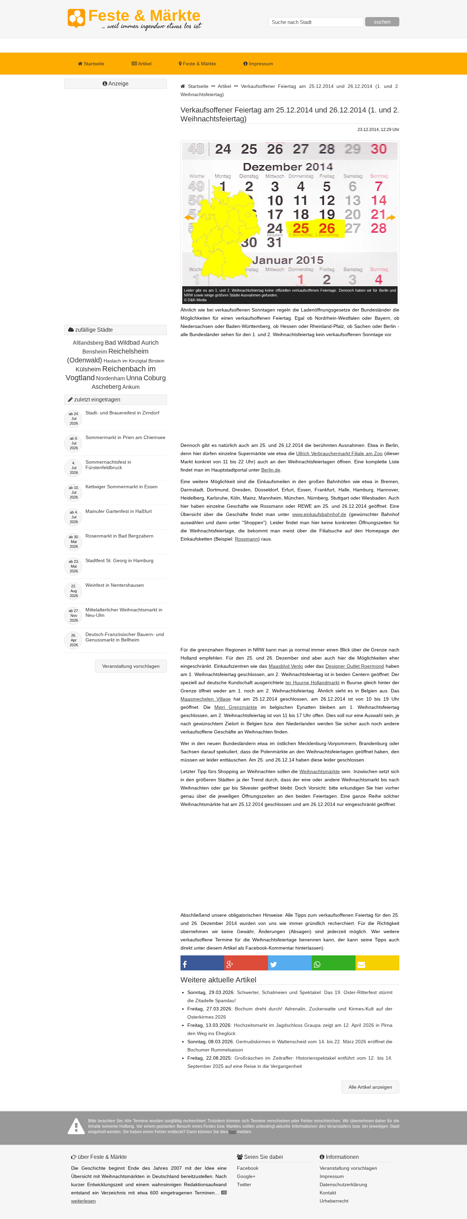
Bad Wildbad (122, 342)
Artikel (144, 63)
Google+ (246, 1176)
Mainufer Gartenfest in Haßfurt (118, 511)
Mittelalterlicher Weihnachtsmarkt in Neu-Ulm (123, 612)
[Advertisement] (115, 193)
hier (232, 1131)
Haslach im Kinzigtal (125, 360)
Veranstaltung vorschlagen (131, 666)
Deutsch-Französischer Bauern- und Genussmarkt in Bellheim (124, 637)
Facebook (247, 1168)
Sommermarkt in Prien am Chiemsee (125, 437)
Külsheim (88, 369)
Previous (189, 217)
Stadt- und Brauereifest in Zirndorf (122, 412)
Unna (134, 378)
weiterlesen (83, 1201)
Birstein (156, 360)
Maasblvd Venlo (286, 666)
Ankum (130, 387)
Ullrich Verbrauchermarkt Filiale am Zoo (339, 453)
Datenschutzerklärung (343, 1184)
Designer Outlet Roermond (354, 666)
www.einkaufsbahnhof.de (319, 514)
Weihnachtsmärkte (319, 771)
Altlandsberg (88, 343)
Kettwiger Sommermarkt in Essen (121, 486)
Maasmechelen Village (206, 699)
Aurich (150, 342)
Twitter (244, 1184)
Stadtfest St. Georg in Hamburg (119, 560)
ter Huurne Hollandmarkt (312, 682)
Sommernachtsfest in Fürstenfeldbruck (108, 464)
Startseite (93, 63)
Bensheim (94, 352)
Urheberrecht (334, 1201)
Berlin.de (270, 470)
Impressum (260, 63)
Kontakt (328, 1192)
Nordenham (110, 378)
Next (390, 217)
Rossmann (246, 539)
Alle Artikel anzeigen (370, 1087)
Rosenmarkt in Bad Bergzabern (119, 536)
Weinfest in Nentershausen (114, 585)
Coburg (155, 378)
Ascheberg (106, 386)
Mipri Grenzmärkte (235, 707)
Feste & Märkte (144, 19)
